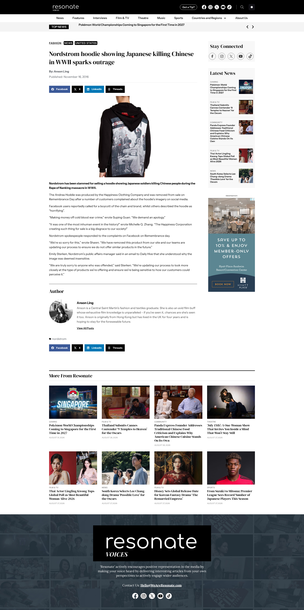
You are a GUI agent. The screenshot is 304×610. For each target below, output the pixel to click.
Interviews (100, 18)
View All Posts (85, 328)
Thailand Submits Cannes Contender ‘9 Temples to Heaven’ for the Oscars (222, 109)
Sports (178, 18)
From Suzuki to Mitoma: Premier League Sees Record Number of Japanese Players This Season (229, 495)
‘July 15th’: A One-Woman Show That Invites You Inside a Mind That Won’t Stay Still (228, 429)
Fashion (55, 43)
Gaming (214, 82)
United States (86, 43)
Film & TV (122, 18)
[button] (247, 27)
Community (216, 122)
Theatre (143, 18)
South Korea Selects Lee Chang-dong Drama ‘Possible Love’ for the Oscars (222, 177)
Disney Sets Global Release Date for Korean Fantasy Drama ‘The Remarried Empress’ (176, 495)
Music (161, 18)
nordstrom (59, 339)
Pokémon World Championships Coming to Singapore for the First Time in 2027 (131, 25)
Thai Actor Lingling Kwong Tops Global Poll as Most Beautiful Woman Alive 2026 (223, 157)
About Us (241, 18)
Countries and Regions (207, 18)
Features (78, 18)
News (60, 18)
